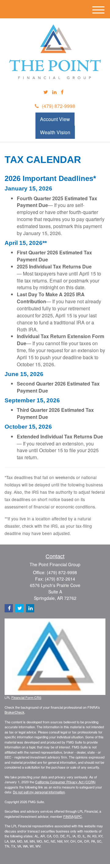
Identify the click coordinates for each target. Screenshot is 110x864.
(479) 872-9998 (58, 105)
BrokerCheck (14, 712)
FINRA (68, 816)
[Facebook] (62, 92)
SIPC (78, 816)
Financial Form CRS (26, 697)
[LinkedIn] (54, 92)
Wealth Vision (55, 132)
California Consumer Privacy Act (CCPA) (65, 781)
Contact (55, 556)
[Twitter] (45, 92)
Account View (55, 119)
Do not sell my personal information (39, 791)
